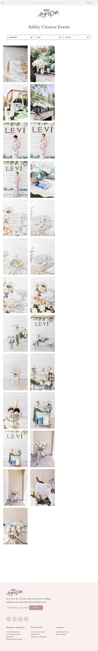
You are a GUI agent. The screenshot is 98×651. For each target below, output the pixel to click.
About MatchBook (61, 634)
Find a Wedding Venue (13, 632)
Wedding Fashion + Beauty (14, 639)
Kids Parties (9, 637)
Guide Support (35, 634)
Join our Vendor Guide (38, 632)
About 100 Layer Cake (62, 632)
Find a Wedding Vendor (13, 634)
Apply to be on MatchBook (39, 637)
